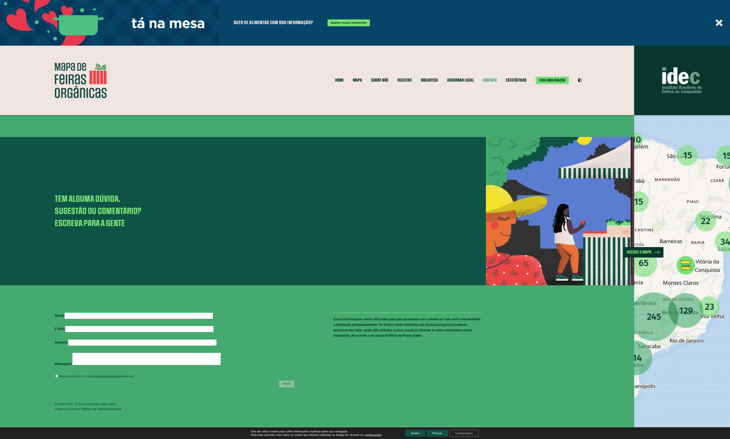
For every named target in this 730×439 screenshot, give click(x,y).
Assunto (61, 342)
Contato (490, 80)
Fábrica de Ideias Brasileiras (101, 409)
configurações (373, 434)
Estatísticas (516, 80)
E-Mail (59, 329)
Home (339, 80)
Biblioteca (429, 80)
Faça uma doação (552, 80)
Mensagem (63, 364)
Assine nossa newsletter (349, 23)
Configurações (464, 433)
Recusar (437, 433)
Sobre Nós (379, 80)
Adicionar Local (460, 80)
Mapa (357, 80)
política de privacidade (105, 376)
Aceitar (415, 433)
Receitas (405, 80)
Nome (59, 315)
